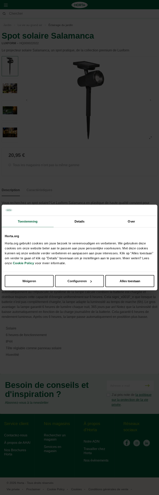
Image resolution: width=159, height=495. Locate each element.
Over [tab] (131, 221)
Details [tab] (80, 221)
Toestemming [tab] (27, 221)
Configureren (77, 281)
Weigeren (29, 281)
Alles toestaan (130, 281)
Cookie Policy (23, 263)
